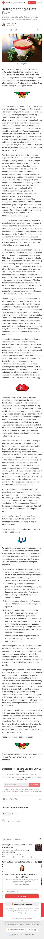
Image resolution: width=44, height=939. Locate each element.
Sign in (39, 3)
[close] (38, 865)
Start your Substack (17, 930)
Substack (12, 935)
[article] (22, 851)
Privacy (22, 925)
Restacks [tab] (15, 814)
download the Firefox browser (14, 353)
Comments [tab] (6, 814)
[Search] (40, 839)
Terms (28, 925)
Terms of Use (32, 909)
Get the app (32, 930)
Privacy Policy (22, 913)
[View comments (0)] (11, 30)
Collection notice (36, 925)
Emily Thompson (12, 23)
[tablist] (10, 814)
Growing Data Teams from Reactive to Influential (17, 846)
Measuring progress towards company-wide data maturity (15, 851)
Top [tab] (4, 839)
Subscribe (32, 3)
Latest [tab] (9, 839)
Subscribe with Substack (23, 904)
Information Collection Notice (26, 911)
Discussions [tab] (17, 839)
